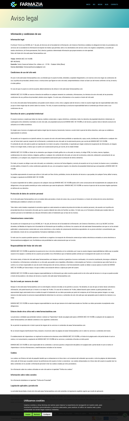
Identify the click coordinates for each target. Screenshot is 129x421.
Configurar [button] (47, 414)
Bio (94, 4)
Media (100, 4)
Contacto (114, 4)
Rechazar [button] (37, 414)
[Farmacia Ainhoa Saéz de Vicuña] (27, 4)
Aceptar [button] (28, 414)
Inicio (88, 4)
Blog (106, 4)
